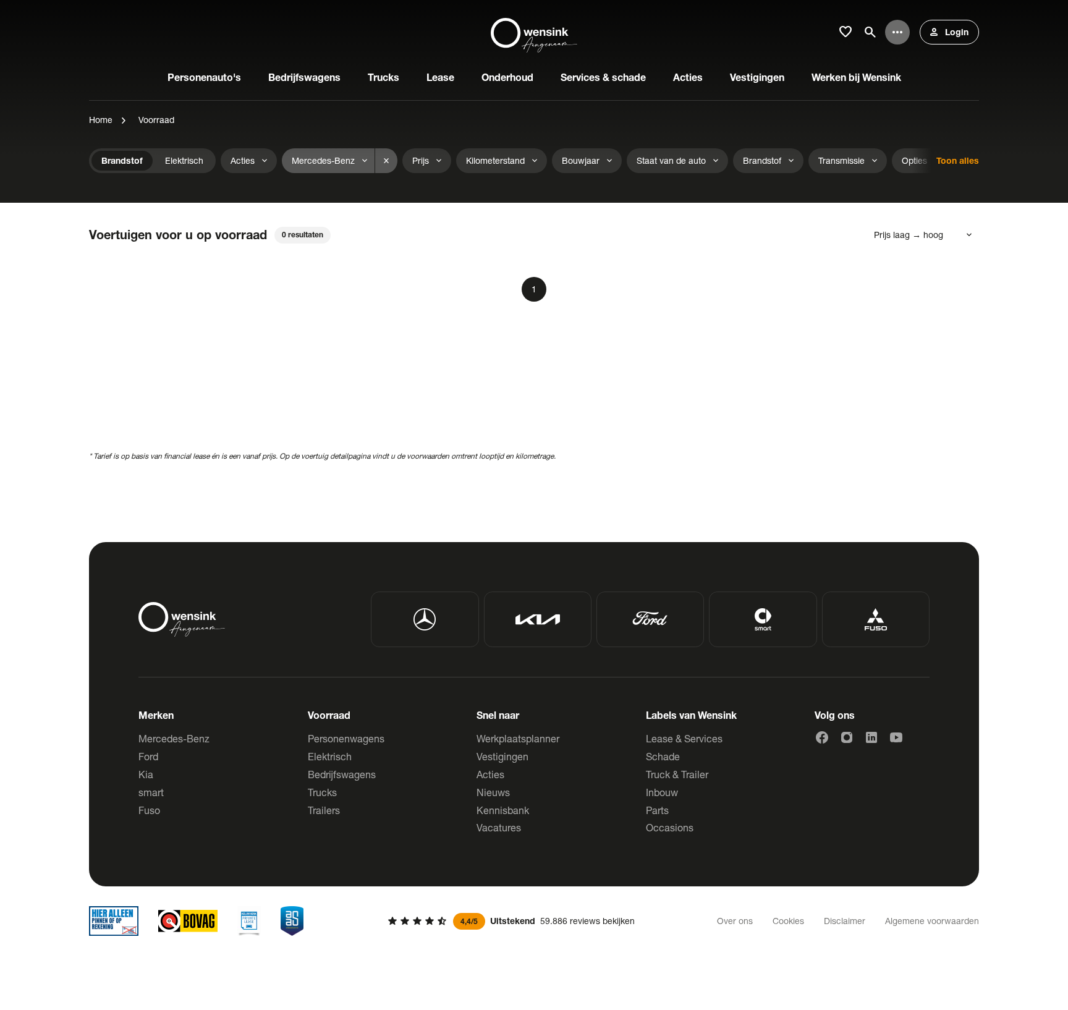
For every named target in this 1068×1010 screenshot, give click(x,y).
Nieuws (493, 792)
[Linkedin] (871, 737)
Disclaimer (844, 920)
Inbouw (662, 792)
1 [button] (534, 289)
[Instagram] (846, 737)
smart (151, 792)
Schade (663, 756)
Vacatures (499, 827)
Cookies (788, 920)
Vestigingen (502, 756)
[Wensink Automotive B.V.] (534, 32)
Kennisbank (503, 810)
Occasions (669, 827)
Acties (490, 774)
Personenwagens (346, 738)
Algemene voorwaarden (932, 920)
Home (100, 119)
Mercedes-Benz (174, 738)
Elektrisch (330, 756)
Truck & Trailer (677, 774)
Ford (148, 756)
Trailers (324, 810)
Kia (145, 774)
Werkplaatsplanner (518, 738)
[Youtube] (896, 737)
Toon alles (957, 160)
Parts (657, 810)
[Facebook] (822, 737)
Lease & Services (684, 738)
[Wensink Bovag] (188, 921)
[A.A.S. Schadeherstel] (292, 921)
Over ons (735, 920)
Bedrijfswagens (342, 774)
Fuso (149, 810)
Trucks (322, 792)
